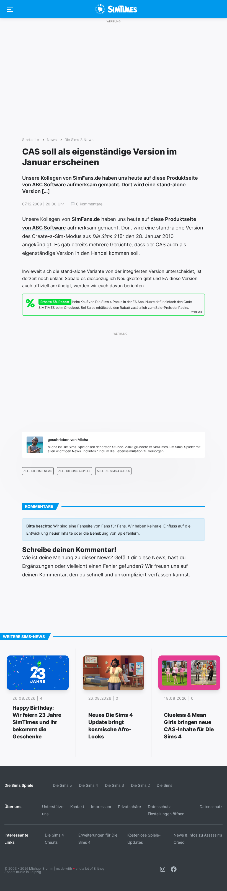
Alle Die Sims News (38, 471)
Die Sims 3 (114, 785)
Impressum (101, 806)
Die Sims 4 (88, 785)
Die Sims (164, 785)
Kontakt (77, 806)
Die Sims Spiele (18, 785)
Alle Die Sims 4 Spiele (74, 471)
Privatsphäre (129, 806)
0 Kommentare (89, 204)
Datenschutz (211, 806)
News (52, 140)
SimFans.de (86, 219)
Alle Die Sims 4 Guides (113, 471)
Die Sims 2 (140, 785)
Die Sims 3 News (79, 140)
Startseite (30, 140)
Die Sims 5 (62, 785)
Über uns (13, 806)
